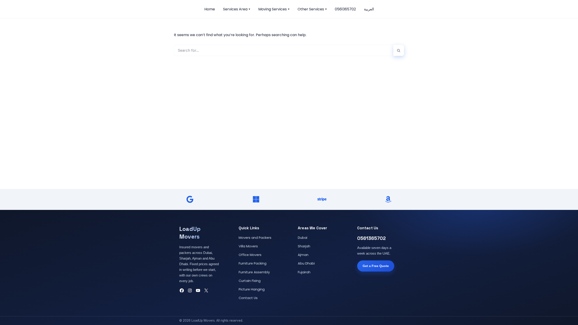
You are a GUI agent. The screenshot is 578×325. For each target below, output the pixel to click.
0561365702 (345, 9)
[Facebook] (181, 290)
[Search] (398, 50)
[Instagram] (189, 290)
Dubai (302, 237)
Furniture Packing (252, 263)
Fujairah (304, 272)
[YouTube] (198, 290)
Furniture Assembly (254, 272)
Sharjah (304, 246)
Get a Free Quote (376, 266)
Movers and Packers (255, 237)
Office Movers (250, 255)
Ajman (303, 255)
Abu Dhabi (306, 263)
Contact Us (248, 298)
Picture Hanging (252, 289)
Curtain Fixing (250, 281)
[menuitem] (369, 9)
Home (209, 9)
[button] (249, 9)
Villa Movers (248, 246)
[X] (206, 290)
